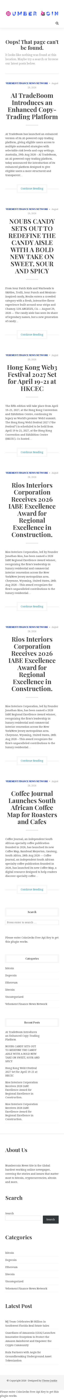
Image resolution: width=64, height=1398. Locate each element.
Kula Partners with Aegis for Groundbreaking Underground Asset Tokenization (28, 1356)
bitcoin (9, 968)
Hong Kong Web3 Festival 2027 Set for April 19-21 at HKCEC (32, 378)
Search (9, 1213)
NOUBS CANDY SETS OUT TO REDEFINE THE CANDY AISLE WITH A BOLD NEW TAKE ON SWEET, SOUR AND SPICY (32, 246)
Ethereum (11, 982)
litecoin (10, 989)
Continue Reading (32, 188)
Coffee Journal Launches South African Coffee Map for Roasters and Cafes (32, 807)
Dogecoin (11, 975)
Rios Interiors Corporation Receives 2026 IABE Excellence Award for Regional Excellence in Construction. (32, 510)
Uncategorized (14, 996)
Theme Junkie (49, 1380)
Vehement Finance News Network (27, 83)
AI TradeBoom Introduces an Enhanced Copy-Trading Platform (32, 106)
